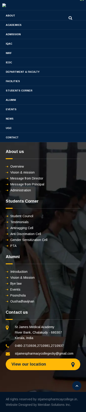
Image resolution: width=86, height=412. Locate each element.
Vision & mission (22, 172)
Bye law (16, 283)
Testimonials (19, 222)
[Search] (70, 18)
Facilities (13, 81)
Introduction (19, 271)
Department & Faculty (22, 71)
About (10, 15)
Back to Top (76, 385)
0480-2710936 (25, 346)
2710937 (57, 346)
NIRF (9, 53)
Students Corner (19, 90)
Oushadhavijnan (22, 301)
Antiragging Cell (21, 228)
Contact (12, 137)
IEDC (9, 62)
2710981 (43, 346)
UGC (8, 128)
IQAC (9, 43)
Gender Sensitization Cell (28, 240)
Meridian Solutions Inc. (54, 405)
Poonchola (18, 295)
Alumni (11, 100)
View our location (28, 364)
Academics (14, 25)
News (10, 118)
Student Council (21, 216)
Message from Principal (27, 184)
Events (11, 109)
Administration (20, 190)
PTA (13, 246)
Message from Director (26, 178)
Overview (17, 166)
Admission (13, 34)
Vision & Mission (22, 277)
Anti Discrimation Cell (25, 234)
